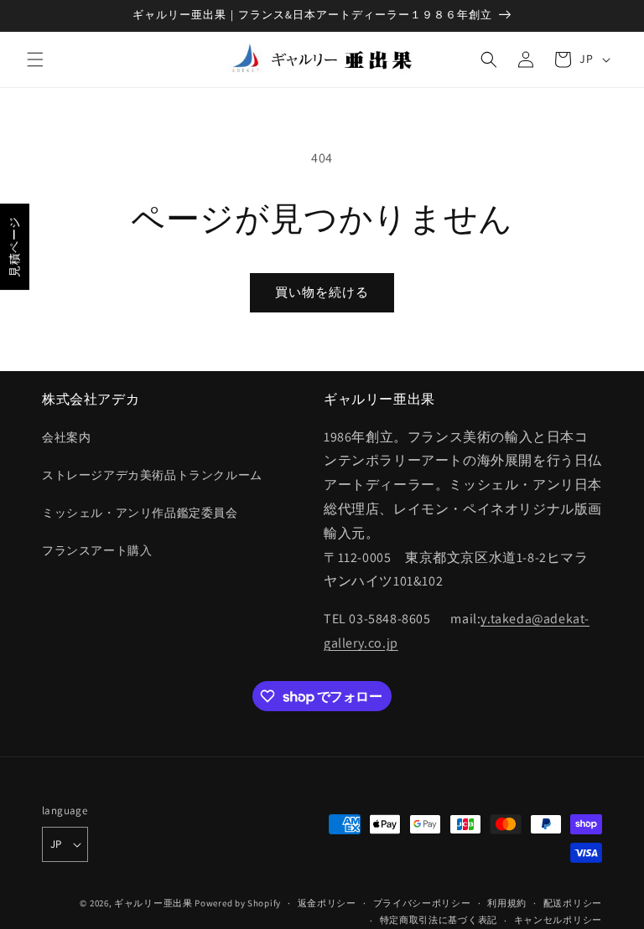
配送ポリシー (572, 903)
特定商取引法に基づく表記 (438, 920)
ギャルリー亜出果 (153, 903)
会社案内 (66, 437)
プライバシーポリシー (422, 903)
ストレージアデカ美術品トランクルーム (152, 475)
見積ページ (14, 246)
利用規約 (507, 903)
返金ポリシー (327, 903)
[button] (35, 59)
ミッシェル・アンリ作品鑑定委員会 (140, 512)
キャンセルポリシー (558, 920)
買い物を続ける (322, 292)
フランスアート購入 (97, 550)
